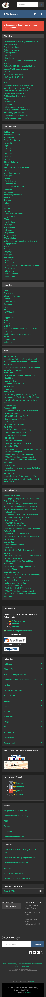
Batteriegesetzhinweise (14, 107)
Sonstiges (8, 175)
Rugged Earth (9, 317)
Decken (7, 685)
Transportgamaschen (13, 195)
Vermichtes (9, 542)
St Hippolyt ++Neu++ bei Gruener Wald (21, 411)
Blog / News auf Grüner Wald (16, 91)
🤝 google (17, 790)
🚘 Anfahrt (14, 624)
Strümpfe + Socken (12, 140)
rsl (5, 315)
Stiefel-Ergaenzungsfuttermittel (17, 334)
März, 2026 (9, 391)
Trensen (7, 200)
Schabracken (10, 268)
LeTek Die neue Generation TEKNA (18, 85)
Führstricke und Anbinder (14, 214)
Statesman (8, 331)
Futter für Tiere (10, 501)
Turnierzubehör (11, 273)
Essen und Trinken (12, 495)
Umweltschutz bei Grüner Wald (17, 88)
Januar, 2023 (9, 473)
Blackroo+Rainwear (12, 296)
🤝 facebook (18, 786)
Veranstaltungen (11, 572)
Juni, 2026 (8, 372)
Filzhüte (7, 148)
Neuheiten (8, 564)
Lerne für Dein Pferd (13, 441)
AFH (6, 290)
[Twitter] (34, 952)
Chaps (6, 164)
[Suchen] (41, 4)
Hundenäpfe (9, 263)
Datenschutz (9, 101)
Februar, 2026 (10, 408)
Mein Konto (9, 58)
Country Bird (9, 301)
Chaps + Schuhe (10, 669)
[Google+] (38, 952)
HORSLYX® (9, 312)
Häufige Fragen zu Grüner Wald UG (18, 110)
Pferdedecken (10, 181)
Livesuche (8, 104)
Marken (7, 55)
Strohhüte (8, 154)
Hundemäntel (9, 260)
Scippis (7, 323)
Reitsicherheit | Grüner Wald (16, 674)
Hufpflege (8, 224)
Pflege (6, 722)
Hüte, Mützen (9, 143)
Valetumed (8, 342)
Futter (6, 706)
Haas (6, 307)
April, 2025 (9, 427)
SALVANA (8, 320)
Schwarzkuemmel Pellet (15, 419)
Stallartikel (10, 271)
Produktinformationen (13, 74)
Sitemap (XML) (23, 976)
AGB (6, 99)
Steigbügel (8, 252)
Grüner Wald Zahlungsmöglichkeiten (19, 66)
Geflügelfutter (11, 405)
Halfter (7, 211)
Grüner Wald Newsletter (14, 93)
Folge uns (9, 389)
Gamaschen (9, 192)
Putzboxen (8, 230)
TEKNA (7, 82)
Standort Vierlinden (12, 47)
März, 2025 (9, 438)
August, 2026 (10, 356)
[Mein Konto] (41, 14)
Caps (6, 145)
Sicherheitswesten (12, 173)
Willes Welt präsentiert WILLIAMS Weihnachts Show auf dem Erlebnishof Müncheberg (20, 460)
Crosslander (9, 304)
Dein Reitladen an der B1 (15, 383)
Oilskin (7, 80)
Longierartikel (10, 216)
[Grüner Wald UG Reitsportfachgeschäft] (7, 5)
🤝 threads (18, 794)
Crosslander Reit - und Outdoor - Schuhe (22, 265)
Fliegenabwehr (10, 235)
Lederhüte (8, 151)
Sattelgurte (9, 249)
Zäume (7, 701)
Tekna (6, 337)
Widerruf (8, 71)
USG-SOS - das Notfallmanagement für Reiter (20, 850)
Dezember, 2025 (11, 413)
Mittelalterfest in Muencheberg (18, 430)
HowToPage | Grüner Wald (15, 112)
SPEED (7, 326)
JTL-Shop (27, 993)
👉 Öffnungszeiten (17, 621)
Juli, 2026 (8, 364)
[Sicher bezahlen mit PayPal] (16, 757)
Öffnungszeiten (10, 52)
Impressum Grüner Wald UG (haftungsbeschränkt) (33, 921)
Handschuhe (9, 137)
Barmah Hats (9, 293)
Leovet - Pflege (11, 381)
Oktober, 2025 (10, 421)
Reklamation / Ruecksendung (16, 96)
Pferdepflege (9, 222)
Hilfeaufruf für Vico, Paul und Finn (19, 454)
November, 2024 (11, 446)
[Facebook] (30, 952)
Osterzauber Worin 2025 (15, 432)
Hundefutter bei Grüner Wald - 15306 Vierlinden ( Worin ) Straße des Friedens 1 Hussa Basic (21, 479)
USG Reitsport (10, 339)
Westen (7, 156)
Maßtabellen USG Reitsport (15, 77)
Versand (32, 981)
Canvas (7, 298)
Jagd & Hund (9, 743)
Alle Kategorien (12, 14)
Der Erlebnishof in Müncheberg (18, 443)
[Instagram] (42, 952)
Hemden (7, 159)
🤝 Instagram (19, 783)
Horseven (8, 309)
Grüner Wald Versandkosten (16, 69)
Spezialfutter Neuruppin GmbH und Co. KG (22, 375)
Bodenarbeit (10, 276)
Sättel (6, 727)
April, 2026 (9, 386)
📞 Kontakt (14, 626)
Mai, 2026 (8, 378)
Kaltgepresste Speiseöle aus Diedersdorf (22, 397)
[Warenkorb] (34, 14)
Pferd (6, 205)
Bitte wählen (11, 906)
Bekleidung (8, 664)
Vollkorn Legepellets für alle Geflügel (20, 394)
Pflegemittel (9, 233)
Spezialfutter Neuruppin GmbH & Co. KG (21, 328)
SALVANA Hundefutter (14, 424)
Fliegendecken (10, 184)
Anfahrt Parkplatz (11, 50)
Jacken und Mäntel (12, 134)
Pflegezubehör (10, 238)
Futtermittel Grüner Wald (15, 435)
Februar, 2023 (10, 465)
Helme (6, 170)
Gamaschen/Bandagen (13, 690)
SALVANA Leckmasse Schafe (17, 416)
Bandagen (8, 189)
